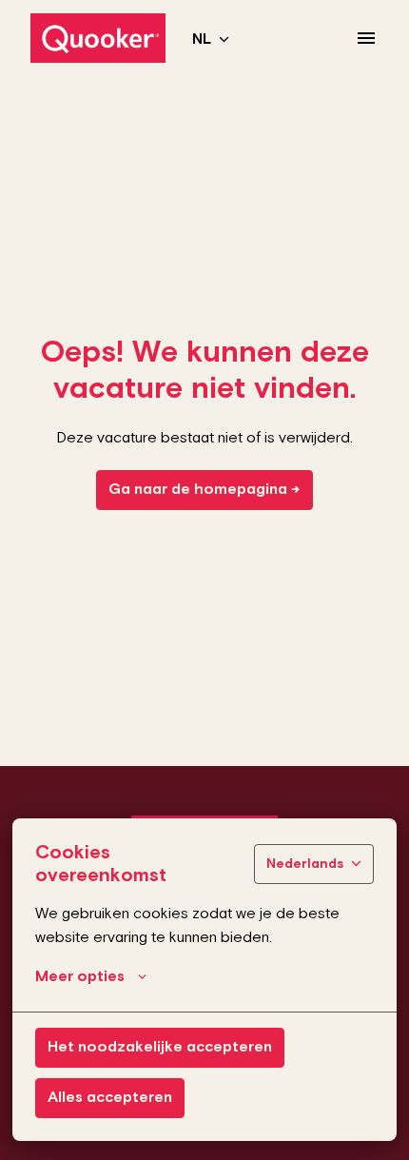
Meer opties (80, 977)
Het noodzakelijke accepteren (160, 1047)
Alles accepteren (110, 1098)
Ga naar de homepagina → (204, 490)
